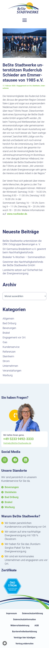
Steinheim (36, 86)
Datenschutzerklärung (32, 613)
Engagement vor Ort (24, 86)
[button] (4, 643)
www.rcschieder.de (17, 213)
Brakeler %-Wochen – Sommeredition (24, 257)
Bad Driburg (9, 323)
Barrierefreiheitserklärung (24, 631)
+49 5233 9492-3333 (18, 439)
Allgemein (8, 318)
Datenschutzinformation (24, 619)
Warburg (8, 375)
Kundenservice (11, 346)
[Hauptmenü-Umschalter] (24, 20)
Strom (6, 361)
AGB (36, 625)
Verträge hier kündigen (24, 637)
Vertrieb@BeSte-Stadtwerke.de (17, 443)
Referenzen (9, 351)
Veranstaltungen (12, 370)
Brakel (6, 332)
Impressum (11, 613)
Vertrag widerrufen (24, 643)
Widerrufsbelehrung (19, 625)
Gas (5, 342)
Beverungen (9, 328)
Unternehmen (10, 365)
